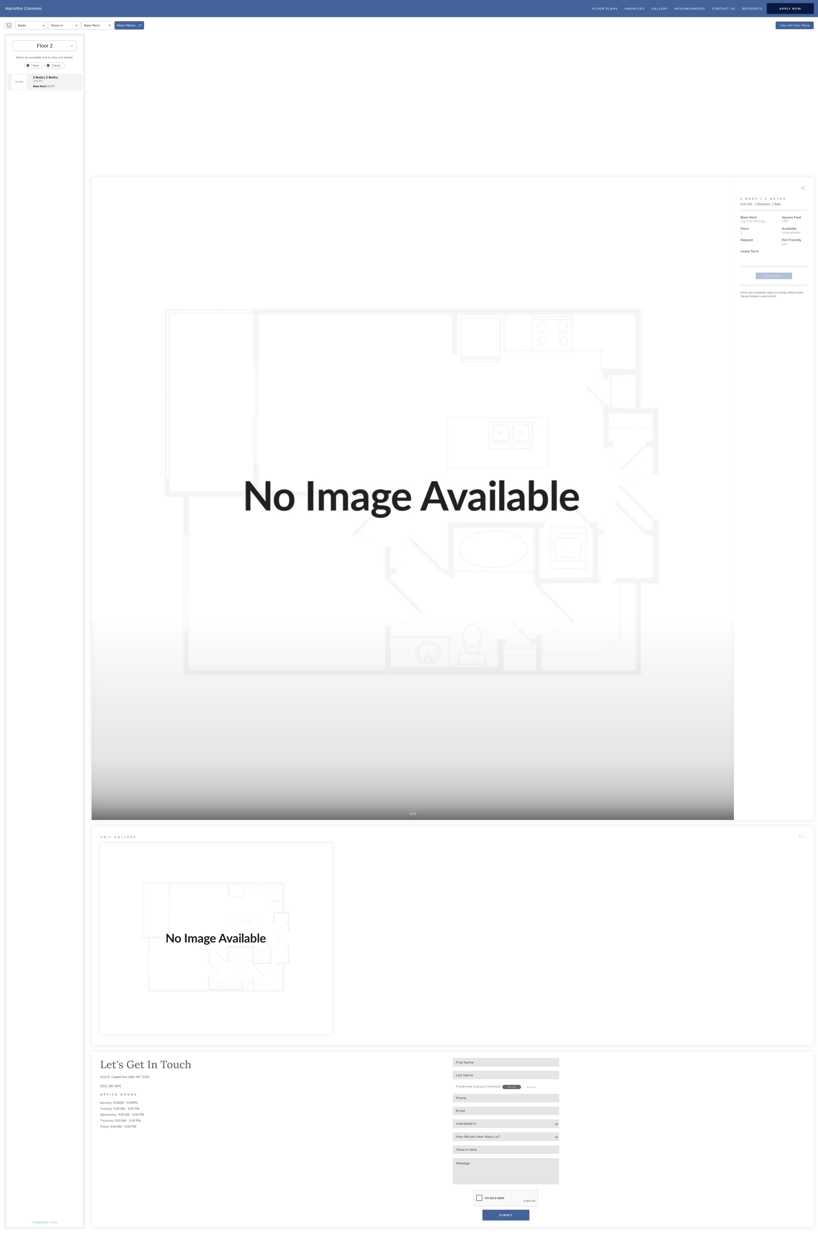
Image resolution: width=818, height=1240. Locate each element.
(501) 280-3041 (110, 1086)
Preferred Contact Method (478, 1086)
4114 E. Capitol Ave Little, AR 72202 (125, 1077)
